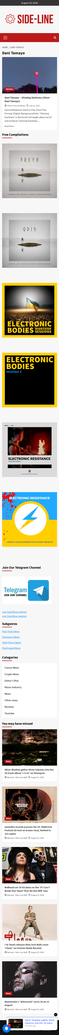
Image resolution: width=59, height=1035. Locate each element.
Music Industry (13, 687)
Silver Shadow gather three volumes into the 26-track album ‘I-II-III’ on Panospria (29, 771)
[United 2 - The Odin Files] (29, 240)
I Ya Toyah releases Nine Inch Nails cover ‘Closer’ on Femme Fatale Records (27, 946)
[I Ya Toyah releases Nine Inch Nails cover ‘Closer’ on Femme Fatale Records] (29, 922)
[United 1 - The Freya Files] (29, 171)
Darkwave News (11, 636)
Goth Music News (11, 642)
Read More (9, 126)
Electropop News (11, 648)
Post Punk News (11, 631)
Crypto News (12, 674)
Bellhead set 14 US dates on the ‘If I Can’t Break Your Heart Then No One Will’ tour (27, 889)
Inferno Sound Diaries (16, 105)
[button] (5, 37)
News (8, 693)
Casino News (12, 667)
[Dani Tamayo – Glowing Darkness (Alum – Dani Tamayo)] (29, 75)
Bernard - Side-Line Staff (17, 777)
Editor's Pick (12, 680)
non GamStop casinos (14, 611)
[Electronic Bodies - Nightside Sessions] (29, 310)
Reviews (9, 89)
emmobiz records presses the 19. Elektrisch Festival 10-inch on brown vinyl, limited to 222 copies (28, 830)
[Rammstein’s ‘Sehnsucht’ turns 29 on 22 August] (29, 979)
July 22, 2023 (34, 105)
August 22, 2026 (37, 777)
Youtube (9, 713)
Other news (11, 700)
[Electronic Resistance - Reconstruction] (29, 449)
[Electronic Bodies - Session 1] (29, 380)
